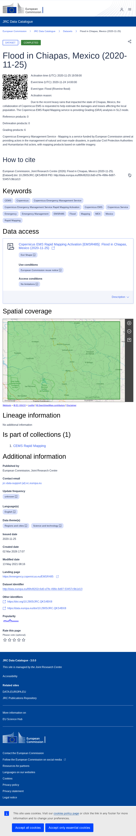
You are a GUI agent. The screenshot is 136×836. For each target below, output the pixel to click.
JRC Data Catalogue (44, 31)
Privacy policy (11, 784)
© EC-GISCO (19, 405)
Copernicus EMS (93, 207)
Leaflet (31, 405)
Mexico (109, 213)
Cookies (7, 778)
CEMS (8, 200)
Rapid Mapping (13, 220)
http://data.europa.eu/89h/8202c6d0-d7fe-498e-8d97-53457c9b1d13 (42, 589)
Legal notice (10, 797)
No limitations (28, 284)
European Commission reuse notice (39, 270)
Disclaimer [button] (71, 405)
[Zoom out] (129, 331)
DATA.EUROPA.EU (14, 691)
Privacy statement (13, 791)
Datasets (67, 31)
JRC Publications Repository (20, 698)
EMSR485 (59, 213)
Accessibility (10, 676)
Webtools (7, 405)
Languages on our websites (19, 772)
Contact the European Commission (23, 753)
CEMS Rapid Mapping (29, 446)
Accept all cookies (28, 827)
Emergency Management (35, 213)
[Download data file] (129, 339)
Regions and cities (14, 525)
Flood (73, 213)
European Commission (15, 31)
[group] (64, 360)
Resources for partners (16, 766)
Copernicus (23, 200)
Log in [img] (121, 9)
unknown (9, 496)
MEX (97, 213)
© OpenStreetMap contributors (50, 405)
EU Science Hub (12, 719)
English (8, 511)
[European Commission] (25, 8)
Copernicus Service (118, 207)
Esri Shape (26, 255)
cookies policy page (66, 813)
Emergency (11, 213)
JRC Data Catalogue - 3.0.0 (19, 660)
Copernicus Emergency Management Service (57, 200)
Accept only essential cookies (69, 827)
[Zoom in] (129, 323)
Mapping (85, 213)
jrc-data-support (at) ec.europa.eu (22, 483)
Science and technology (45, 525)
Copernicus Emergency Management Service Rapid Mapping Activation (42, 207)
